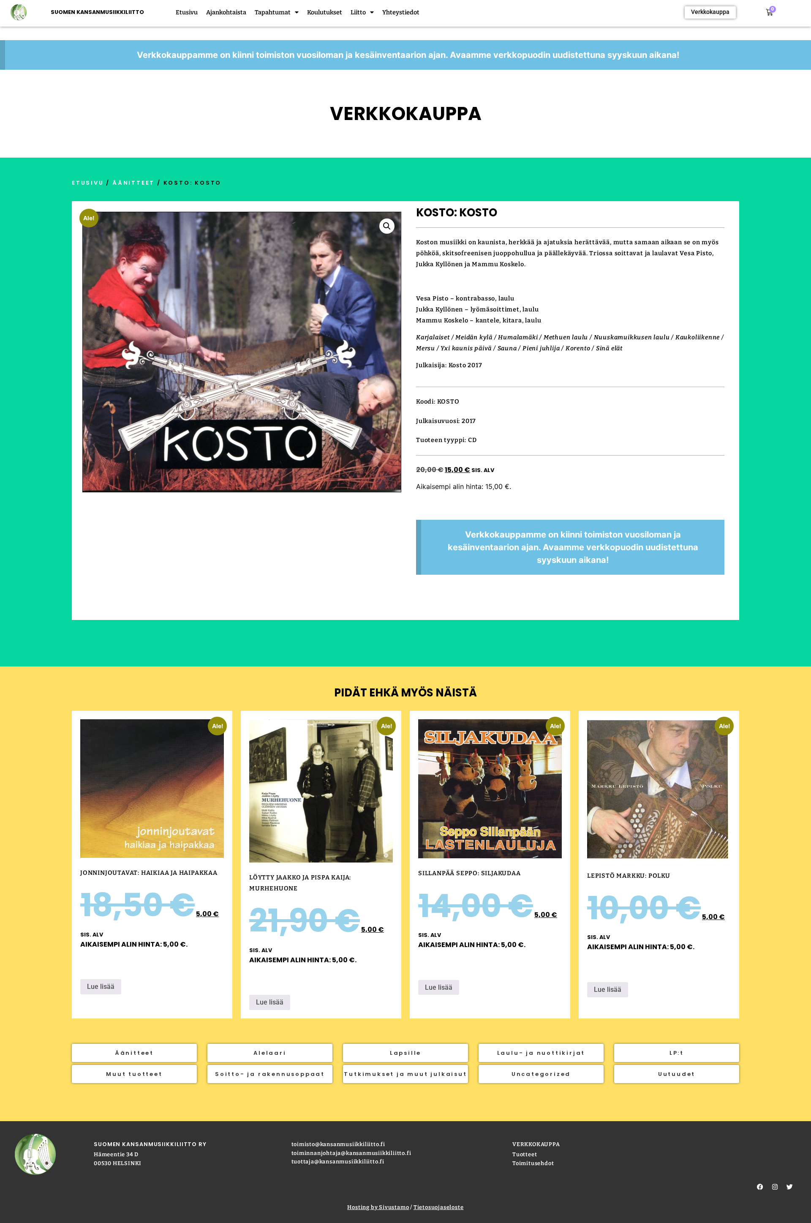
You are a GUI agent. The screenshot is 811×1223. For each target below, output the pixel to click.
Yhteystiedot (400, 12)
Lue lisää (100, 987)
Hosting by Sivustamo (378, 1207)
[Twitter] (790, 1187)
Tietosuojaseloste (439, 1207)
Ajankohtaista (226, 12)
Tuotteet (524, 1154)
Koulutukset (324, 12)
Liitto (358, 12)
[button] (387, 226)
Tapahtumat (273, 12)
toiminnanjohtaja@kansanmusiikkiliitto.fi (351, 1153)
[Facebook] (760, 1187)
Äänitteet (133, 183)
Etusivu (187, 12)
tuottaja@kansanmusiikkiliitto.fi (338, 1161)
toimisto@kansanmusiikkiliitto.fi (338, 1144)
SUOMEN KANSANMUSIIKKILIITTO (97, 12)
